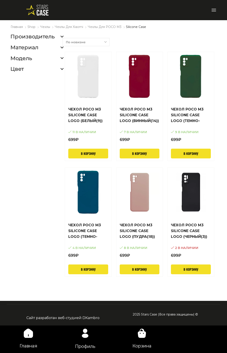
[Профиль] (85, 333)
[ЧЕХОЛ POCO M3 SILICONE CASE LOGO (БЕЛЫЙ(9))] (88, 124)
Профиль (85, 346)
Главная (17, 27)
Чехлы (45, 27)
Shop (31, 27)
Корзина (141, 346)
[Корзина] (141, 333)
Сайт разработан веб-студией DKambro (63, 318)
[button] (214, 10)
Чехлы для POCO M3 (104, 27)
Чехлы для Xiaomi (69, 27)
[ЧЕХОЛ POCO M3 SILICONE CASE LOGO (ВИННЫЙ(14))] (140, 124)
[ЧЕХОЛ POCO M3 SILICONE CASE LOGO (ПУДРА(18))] (140, 240)
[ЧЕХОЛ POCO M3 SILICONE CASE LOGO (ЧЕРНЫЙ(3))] (191, 240)
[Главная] (28, 333)
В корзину (88, 153)
